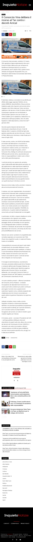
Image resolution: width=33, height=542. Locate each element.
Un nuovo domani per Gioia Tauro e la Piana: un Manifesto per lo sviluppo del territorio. (20, 411)
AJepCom (10, 534)
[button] (4, 96)
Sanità (4, 495)
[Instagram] (16, 539)
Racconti (5, 488)
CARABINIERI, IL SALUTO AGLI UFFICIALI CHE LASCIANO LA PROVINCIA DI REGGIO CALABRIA (17, 429)
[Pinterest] (10, 34)
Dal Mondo (5, 473)
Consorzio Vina (14, 337)
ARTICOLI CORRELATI (8, 388)
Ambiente (5, 466)
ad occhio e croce (7, 462)
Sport (4, 500)
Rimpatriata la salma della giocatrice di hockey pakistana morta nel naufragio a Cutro (24, 359)
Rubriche (5, 493)
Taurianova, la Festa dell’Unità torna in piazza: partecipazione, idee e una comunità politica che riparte (17, 439)
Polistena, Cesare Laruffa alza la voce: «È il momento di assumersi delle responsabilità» (20, 403)
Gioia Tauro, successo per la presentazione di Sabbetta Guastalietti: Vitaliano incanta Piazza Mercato (17, 434)
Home (3, 12)
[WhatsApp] (14, 34)
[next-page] (5, 417)
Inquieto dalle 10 (7, 476)
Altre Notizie (6, 464)
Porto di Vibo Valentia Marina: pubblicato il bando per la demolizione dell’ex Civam (16, 444)
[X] (6, 34)
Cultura (5, 471)
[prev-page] (3, 417)
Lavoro (4, 478)
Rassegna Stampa (7, 490)
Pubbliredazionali (7, 485)
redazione (5, 30)
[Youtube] (20, 539)
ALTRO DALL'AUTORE (20, 388)
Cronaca (5, 469)
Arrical (7, 337)
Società (4, 497)
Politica (7, 12)
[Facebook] (3, 34)
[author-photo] (16, 375)
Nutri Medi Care (7, 481)
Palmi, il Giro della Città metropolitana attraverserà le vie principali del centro (9, 358)
